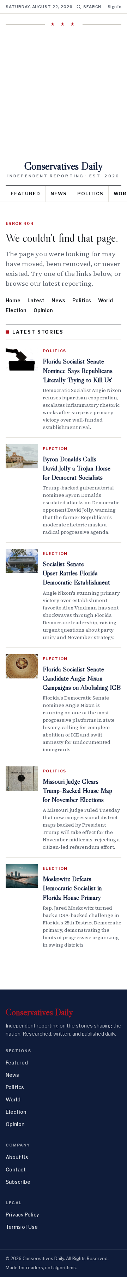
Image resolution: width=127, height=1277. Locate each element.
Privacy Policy (22, 1215)
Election (16, 310)
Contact (16, 1169)
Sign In (114, 6)
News (58, 193)
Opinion (43, 310)
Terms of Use (22, 1227)
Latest (36, 300)
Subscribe (18, 1182)
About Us (17, 1157)
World (105, 300)
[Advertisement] (63, 94)
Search (92, 6)
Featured (25, 193)
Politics (90, 193)
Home (13, 300)
